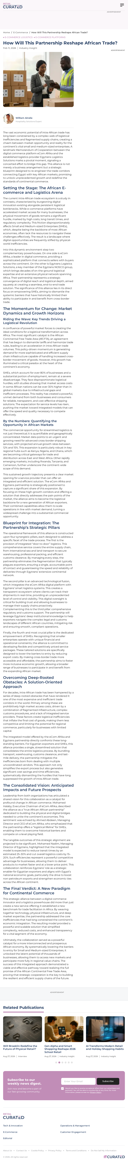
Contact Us (21, 1150)
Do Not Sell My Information (103, 1150)
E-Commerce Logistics (19, 37)
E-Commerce (20, 32)
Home (6, 32)
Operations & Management (75, 1125)
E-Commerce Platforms (50, 37)
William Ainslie (24, 118)
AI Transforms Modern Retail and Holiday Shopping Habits (105, 1047)
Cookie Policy (37, 1150)
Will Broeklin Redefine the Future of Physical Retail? (20, 1047)
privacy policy (95, 1092)
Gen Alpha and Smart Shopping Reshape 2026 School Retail (60, 1049)
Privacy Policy (55, 1150)
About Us (7, 1150)
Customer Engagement (73, 1132)
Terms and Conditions (76, 1150)
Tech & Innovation (13, 1125)
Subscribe (108, 1081)
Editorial (7, 1138)
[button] (56, 1062)
